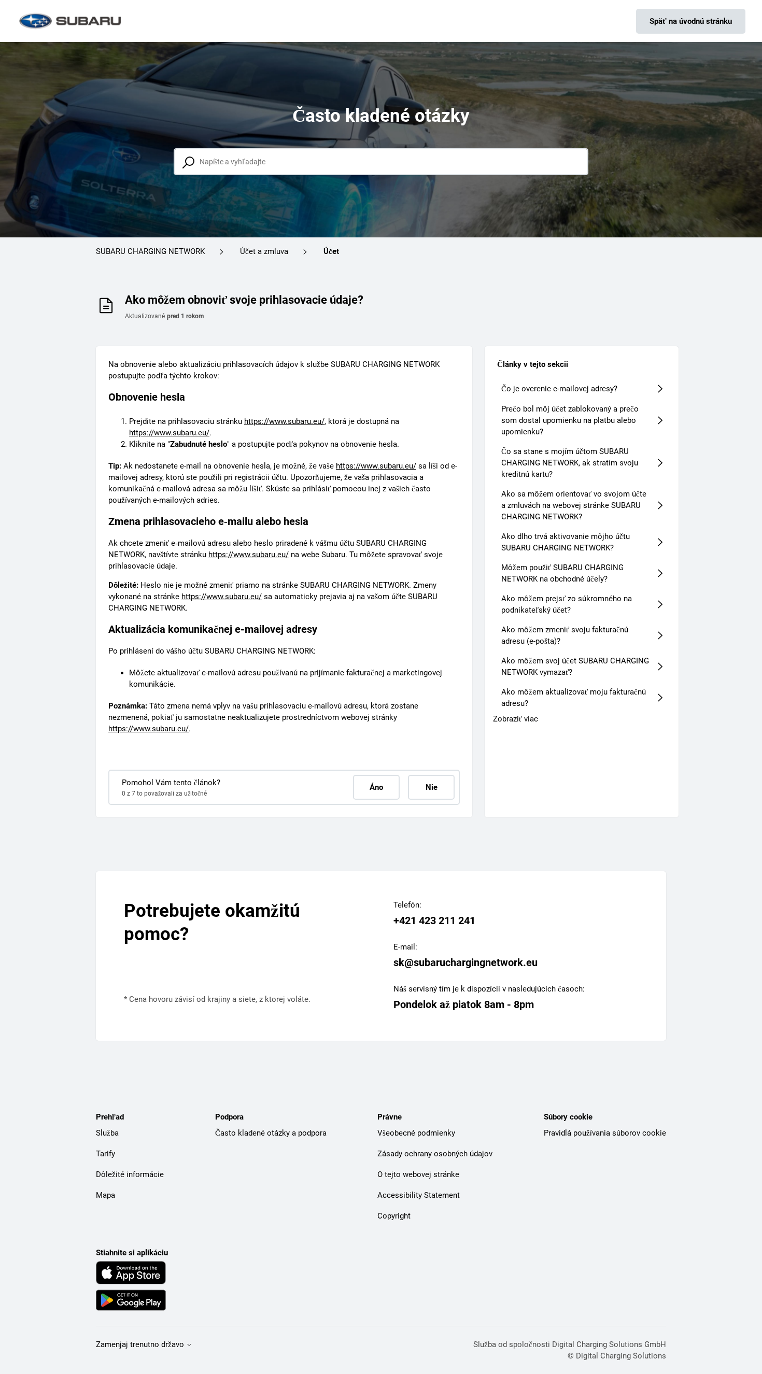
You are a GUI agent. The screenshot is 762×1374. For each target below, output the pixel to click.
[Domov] (71, 21)
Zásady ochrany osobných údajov (434, 1153)
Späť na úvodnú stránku (691, 21)
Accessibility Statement (418, 1195)
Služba (107, 1133)
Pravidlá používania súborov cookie (605, 1133)
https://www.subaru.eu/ (284, 421)
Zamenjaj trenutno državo (141, 1344)
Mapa (105, 1195)
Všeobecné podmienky (416, 1133)
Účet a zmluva (264, 251)
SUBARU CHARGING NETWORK (150, 251)
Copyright (394, 1216)
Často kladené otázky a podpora (271, 1133)
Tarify (105, 1153)
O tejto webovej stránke (418, 1174)
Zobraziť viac (515, 719)
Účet (331, 251)
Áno (376, 787)
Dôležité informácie (130, 1174)
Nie (432, 787)
